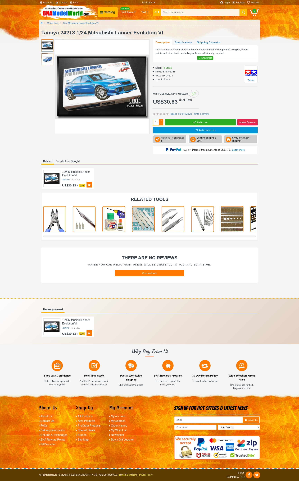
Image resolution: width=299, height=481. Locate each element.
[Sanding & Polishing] (143, 219)
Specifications (183, 42)
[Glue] (113, 219)
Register (240, 2)
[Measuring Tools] (232, 219)
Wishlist (255, 2)
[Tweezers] (173, 219)
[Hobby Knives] (84, 219)
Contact (63, 2)
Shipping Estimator (208, 42)
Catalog (109, 12)
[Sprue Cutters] (54, 219)
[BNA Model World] (68, 12)
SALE (144, 12)
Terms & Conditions (128, 475)
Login (227, 2)
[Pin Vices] (202, 219)
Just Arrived (128, 11)
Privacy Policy (145, 475)
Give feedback (149, 273)
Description (163, 42)
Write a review (201, 113)
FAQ (75, 2)
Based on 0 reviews (181, 113)
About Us (48, 2)
